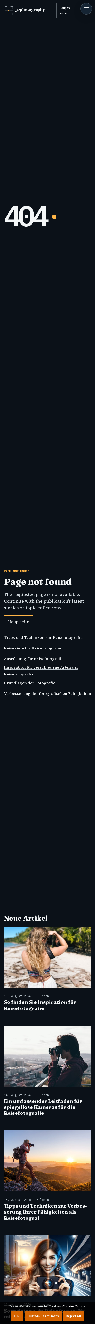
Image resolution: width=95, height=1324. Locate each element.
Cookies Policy (73, 1306)
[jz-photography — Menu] (86, 9)
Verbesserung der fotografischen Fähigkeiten (47, 693)
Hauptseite (65, 10)
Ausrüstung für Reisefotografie (34, 658)
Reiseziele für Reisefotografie (32, 648)
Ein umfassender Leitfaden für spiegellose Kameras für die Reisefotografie (43, 1107)
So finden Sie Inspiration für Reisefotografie (40, 1005)
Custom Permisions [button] (43, 1316)
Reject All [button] (73, 1316)
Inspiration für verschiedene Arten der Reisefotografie (41, 671)
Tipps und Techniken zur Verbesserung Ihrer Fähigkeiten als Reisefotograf (45, 1212)
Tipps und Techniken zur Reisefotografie (43, 637)
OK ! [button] (17, 1316)
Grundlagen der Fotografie (29, 682)
